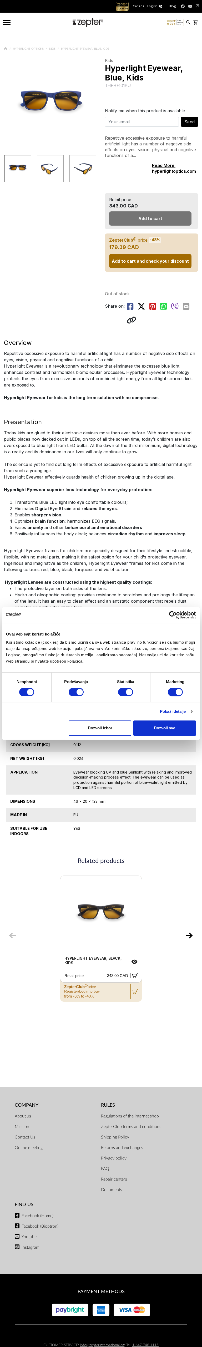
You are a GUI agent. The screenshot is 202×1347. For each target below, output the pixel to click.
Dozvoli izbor (100, 728)
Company (26, 1105)
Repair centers (114, 1179)
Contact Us (25, 1137)
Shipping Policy (115, 1137)
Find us (24, 1204)
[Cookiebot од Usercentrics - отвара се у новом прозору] (173, 615)
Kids (52, 48)
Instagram (30, 1247)
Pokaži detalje (173, 711)
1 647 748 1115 (145, 1345)
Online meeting (29, 1148)
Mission (22, 1127)
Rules (108, 1105)
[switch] (76, 692)
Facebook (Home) (37, 1216)
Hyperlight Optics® (29, 48)
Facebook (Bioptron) (40, 1226)
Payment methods (101, 1291)
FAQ (105, 1169)
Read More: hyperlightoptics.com (174, 168)
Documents (111, 1190)
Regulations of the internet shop (130, 1116)
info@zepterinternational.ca (102, 1345)
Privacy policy (114, 1158)
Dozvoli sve (164, 728)
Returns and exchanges (122, 1148)
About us (23, 1116)
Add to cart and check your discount (150, 261)
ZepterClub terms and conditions (131, 1127)
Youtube (29, 1237)
